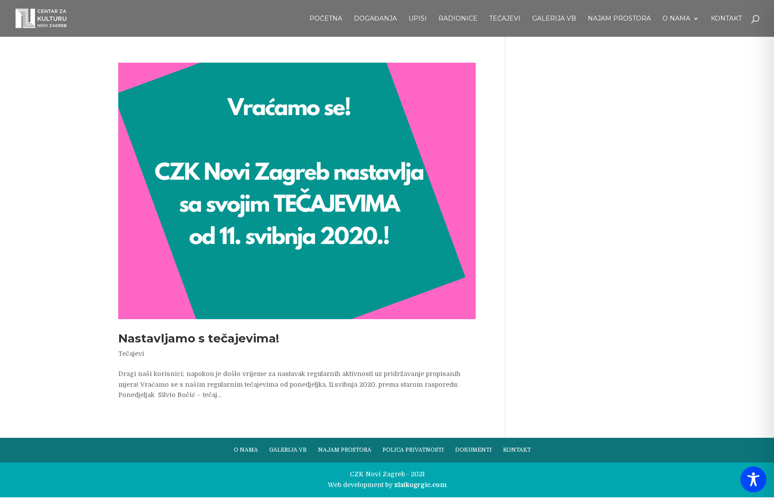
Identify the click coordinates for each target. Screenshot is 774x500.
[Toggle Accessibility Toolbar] (753, 479)
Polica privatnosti (413, 450)
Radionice (458, 18)
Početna (326, 18)
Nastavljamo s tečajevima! (198, 338)
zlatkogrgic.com (420, 484)
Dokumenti (473, 450)
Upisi (417, 18)
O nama (676, 18)
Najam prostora (619, 18)
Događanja (375, 18)
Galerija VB (554, 18)
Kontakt (726, 18)
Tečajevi (504, 18)
